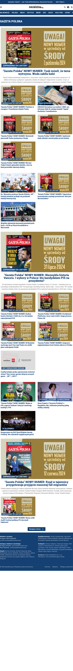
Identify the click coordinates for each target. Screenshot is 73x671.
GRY (44, 13)
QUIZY (50, 13)
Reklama (55, 567)
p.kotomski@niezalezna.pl (18, 547)
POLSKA (15, 13)
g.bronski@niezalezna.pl (19, 546)
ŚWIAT (22, 13)
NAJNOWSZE (5, 13)
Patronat (47, 567)
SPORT (67, 13)
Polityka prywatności (66, 567)
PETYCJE (30, 13)
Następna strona (34, 529)
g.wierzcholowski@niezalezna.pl (10, 540)
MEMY (38, 13)
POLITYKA (59, 13)
